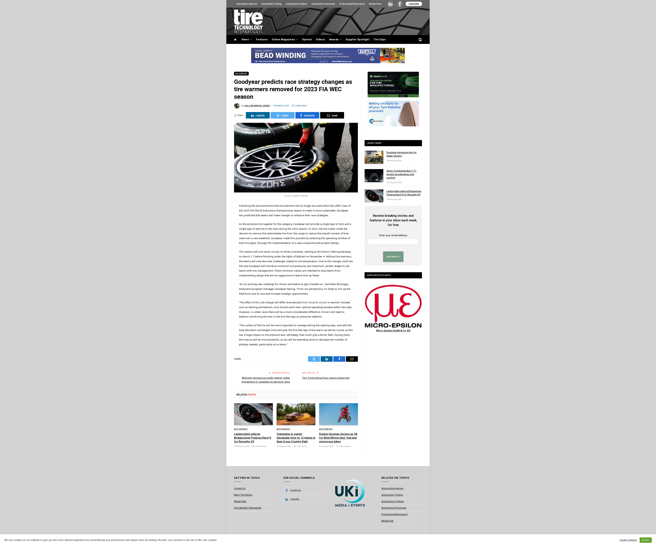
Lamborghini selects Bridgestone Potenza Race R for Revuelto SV (252, 438)
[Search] (420, 39)
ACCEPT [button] (646, 540)
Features (262, 39)
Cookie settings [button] (628, 540)
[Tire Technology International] (248, 21)
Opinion (307, 39)
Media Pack (375, 3)
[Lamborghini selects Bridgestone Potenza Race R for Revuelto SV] (253, 414)
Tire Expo (379, 39)
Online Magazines (283, 39)
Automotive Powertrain (323, 3)
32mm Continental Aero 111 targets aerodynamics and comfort (401, 174)
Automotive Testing (271, 3)
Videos (320, 39)
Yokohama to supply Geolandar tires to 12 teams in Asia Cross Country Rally (296, 438)
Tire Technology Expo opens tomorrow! (326, 378)
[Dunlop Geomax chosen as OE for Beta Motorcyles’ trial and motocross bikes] (338, 414)
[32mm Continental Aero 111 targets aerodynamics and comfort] (374, 175)
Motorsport (241, 73)
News (245, 39)
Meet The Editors (243, 495)
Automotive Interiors (246, 3)
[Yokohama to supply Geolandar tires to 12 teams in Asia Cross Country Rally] (296, 414)
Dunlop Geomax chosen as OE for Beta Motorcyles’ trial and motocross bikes (338, 438)
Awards (334, 39)
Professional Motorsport (352, 3)
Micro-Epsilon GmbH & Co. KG (393, 331)
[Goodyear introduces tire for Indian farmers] (374, 157)
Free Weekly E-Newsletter (248, 508)
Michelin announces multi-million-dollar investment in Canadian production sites (266, 380)
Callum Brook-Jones (257, 105)
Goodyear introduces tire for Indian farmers (401, 154)
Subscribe (414, 3)
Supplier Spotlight (357, 39)
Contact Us (240, 488)
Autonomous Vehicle (296, 3)
